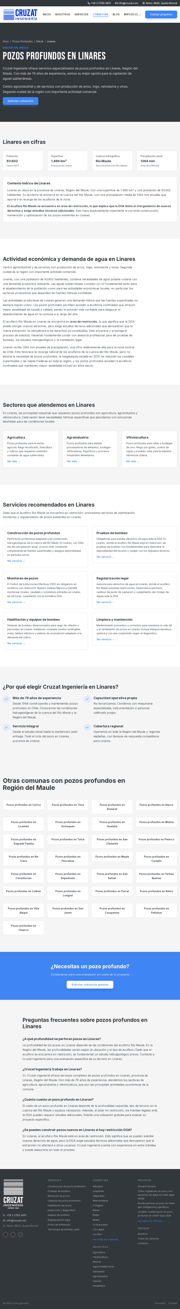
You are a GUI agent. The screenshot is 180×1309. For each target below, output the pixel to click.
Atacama (98, 1186)
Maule (39, 41)
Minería (97, 1261)
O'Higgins (98, 1205)
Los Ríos (97, 1234)
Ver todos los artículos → (151, 1220)
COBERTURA (100, 14)
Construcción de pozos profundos (67, 1186)
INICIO (47, 14)
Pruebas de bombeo (59, 1191)
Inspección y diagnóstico (61, 1210)
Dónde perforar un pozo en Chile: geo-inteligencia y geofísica (156, 1205)
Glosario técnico (147, 1186)
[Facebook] (13, 1234)
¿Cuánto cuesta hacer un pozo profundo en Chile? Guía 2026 (155, 1213)
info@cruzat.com (128, 3)
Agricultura (99, 1252)
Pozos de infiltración (59, 1224)
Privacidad (160, 1303)
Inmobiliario (99, 1285)
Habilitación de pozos (60, 1205)
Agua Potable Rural (103, 1266)
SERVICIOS (82, 14)
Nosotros (143, 1233)
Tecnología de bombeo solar (63, 1229)
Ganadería (98, 1271)
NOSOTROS (62, 14)
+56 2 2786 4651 (101, 3)
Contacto (143, 1243)
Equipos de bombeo (59, 1214)
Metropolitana (100, 1200)
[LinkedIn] (5, 1234)
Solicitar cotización (20, 100)
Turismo (97, 1281)
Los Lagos (98, 1229)
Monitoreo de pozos (59, 1195)
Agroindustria (100, 1276)
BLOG (116, 14)
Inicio (6, 41)
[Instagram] (20, 1234)
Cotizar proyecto (161, 14)
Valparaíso (98, 1195)
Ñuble (96, 1214)
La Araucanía (100, 1224)
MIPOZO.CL (131, 14)
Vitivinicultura (100, 1257)
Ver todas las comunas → (107, 1239)
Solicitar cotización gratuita (90, 984)
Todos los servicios (148, 1238)
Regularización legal (59, 1219)
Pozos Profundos (22, 41)
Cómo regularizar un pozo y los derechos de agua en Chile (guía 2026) (156, 1195)
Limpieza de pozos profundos (64, 1200)
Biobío (96, 1219)
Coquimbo (98, 1191)
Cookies (172, 1303)
